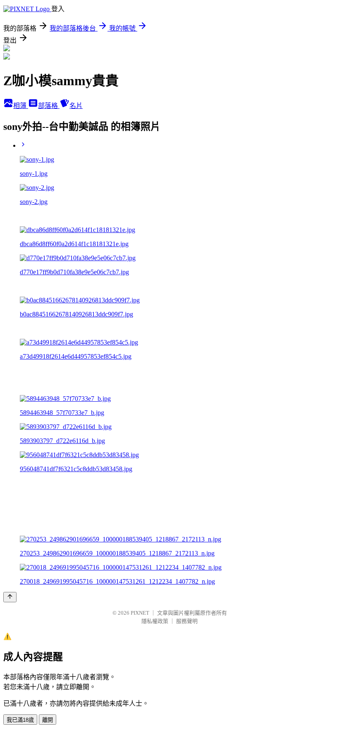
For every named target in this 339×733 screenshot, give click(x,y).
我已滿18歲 (20, 720)
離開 (47, 720)
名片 (76, 105)
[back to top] (10, 597)
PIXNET (140, 613)
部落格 (49, 105)
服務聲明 (187, 621)
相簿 (20, 105)
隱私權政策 (154, 621)
